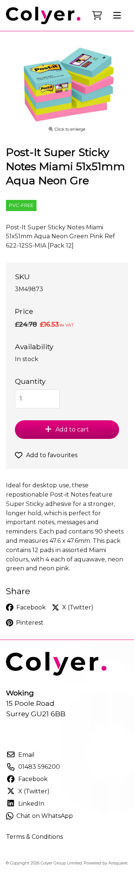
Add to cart (72, 429)
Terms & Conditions (34, 836)
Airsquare (117, 863)
